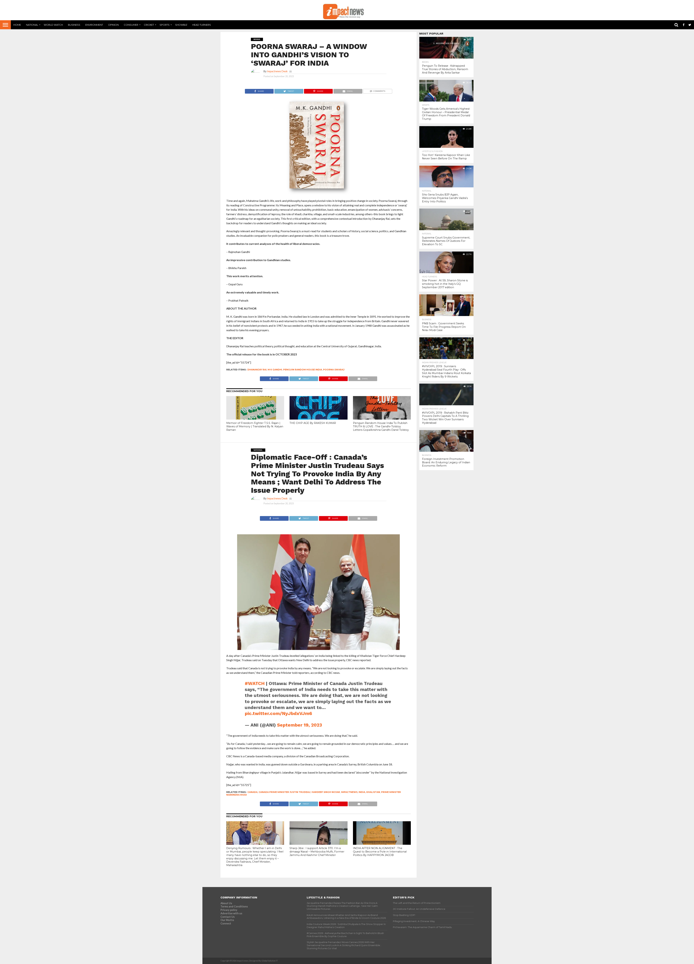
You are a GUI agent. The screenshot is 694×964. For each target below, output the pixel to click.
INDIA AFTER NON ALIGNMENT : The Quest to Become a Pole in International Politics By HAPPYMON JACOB (380, 851)
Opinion (113, 24)
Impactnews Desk (277, 71)
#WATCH (255, 683)
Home (17, 24)
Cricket (149, 24)
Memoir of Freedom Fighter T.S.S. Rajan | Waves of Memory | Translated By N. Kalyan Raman (254, 426)
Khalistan (373, 792)
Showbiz (181, 24)
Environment (94, 24)
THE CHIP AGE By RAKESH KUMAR (313, 423)
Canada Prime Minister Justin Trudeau (284, 792)
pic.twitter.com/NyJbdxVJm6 (278, 713)
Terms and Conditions (234, 906)
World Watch (53, 24)
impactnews (349, 792)
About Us (226, 903)
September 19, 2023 (299, 725)
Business (74, 24)
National (32, 24)
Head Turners (201, 24)
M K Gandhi (275, 369)
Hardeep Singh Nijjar (326, 792)
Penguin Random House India (302, 369)
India (362, 792)
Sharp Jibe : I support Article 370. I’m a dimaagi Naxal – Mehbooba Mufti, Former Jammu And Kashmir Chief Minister (317, 851)
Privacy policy (228, 909)
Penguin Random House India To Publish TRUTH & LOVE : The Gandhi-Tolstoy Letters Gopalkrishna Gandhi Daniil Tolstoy (381, 426)
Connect (225, 923)
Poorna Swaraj (333, 369)
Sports (165, 24)
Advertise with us (231, 913)
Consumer (131, 24)
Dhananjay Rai (257, 369)
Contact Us (227, 916)
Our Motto (227, 920)
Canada (252, 792)
